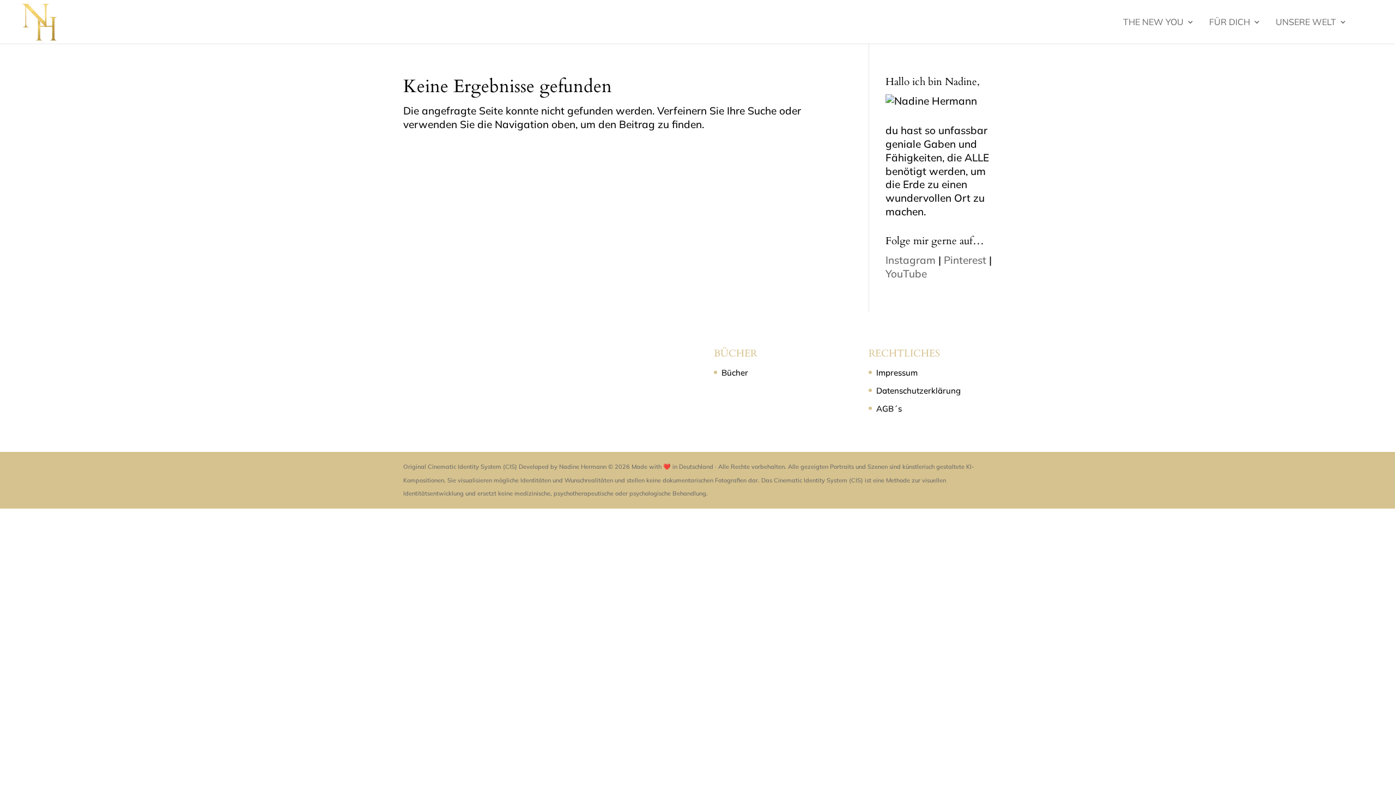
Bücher (734, 372)
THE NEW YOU (1153, 22)
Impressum (897, 372)
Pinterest (965, 260)
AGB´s (889, 408)
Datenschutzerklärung (918, 390)
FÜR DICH (1229, 22)
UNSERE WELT (1306, 22)
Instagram (910, 260)
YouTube (906, 273)
